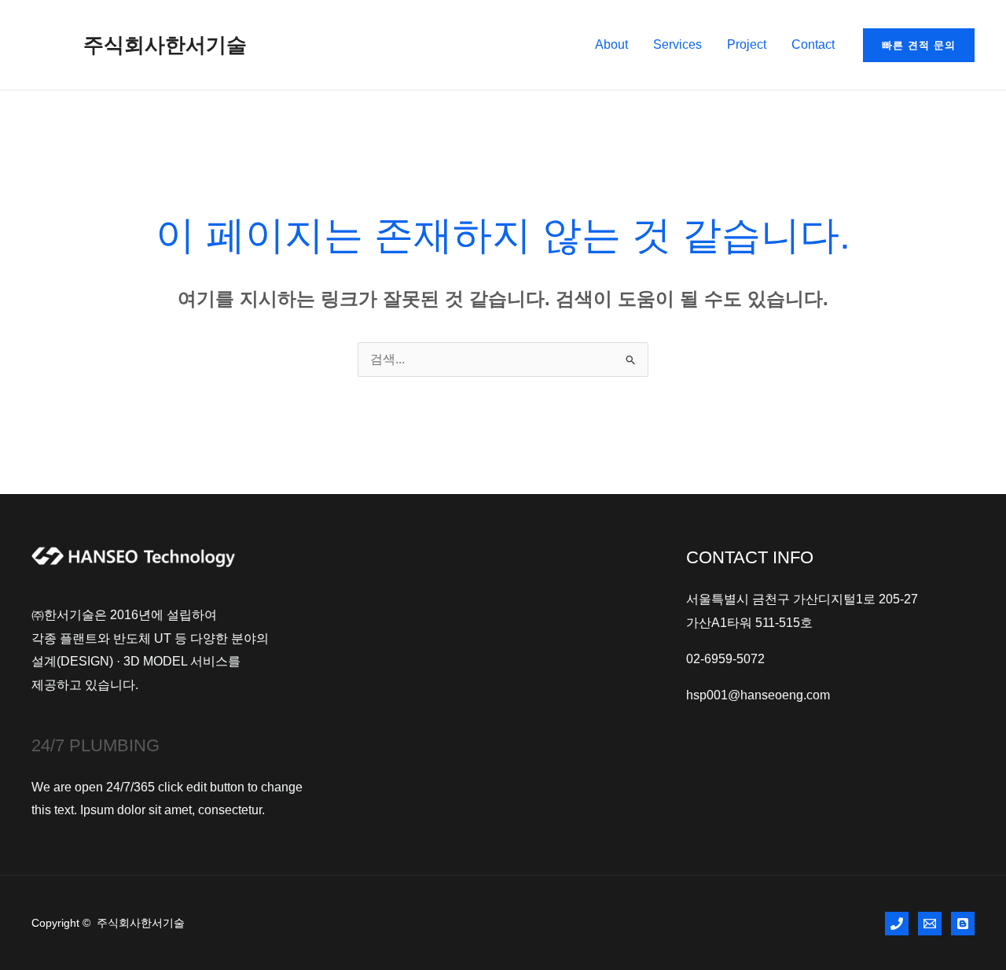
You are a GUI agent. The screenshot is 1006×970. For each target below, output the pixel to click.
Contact (813, 44)
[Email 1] (930, 923)
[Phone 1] (897, 923)
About (611, 44)
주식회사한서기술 (165, 45)
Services (677, 44)
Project (746, 44)
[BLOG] (963, 923)
